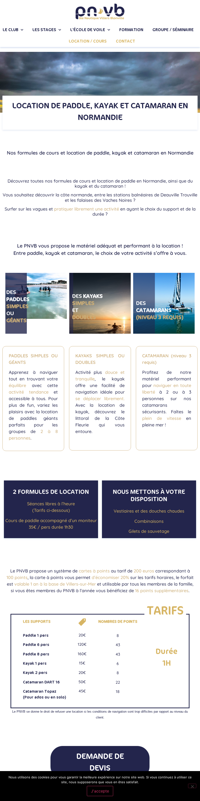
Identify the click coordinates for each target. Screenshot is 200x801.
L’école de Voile (87, 29)
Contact (125, 41)
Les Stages (44, 29)
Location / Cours (88, 41)
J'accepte (100, 791)
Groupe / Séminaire (173, 29)
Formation (131, 29)
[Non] (192, 786)
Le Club (10, 29)
